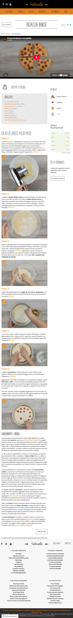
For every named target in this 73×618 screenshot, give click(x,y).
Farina (7, 102)
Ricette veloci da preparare (18, 596)
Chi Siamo (19, 554)
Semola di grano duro (12, 104)
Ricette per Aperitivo (18, 590)
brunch (30, 519)
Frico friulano (55, 584)
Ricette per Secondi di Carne (19, 586)
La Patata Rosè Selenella (55, 560)
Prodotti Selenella (55, 568)
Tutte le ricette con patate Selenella (18, 601)
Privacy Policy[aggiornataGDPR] (19, 610)
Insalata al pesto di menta (55, 598)
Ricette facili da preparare (18, 598)
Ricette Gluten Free (19, 594)
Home (3, 34)
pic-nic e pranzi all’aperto (23, 525)
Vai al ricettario (6, 24)
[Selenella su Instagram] (6, 4)
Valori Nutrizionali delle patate (19, 558)
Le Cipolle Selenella (55, 566)
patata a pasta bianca (30, 440)
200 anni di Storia (18, 556)
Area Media (56, 543)
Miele (6, 108)
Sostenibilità (55, 12)
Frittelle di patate (55, 596)
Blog (65, 12)
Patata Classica (10, 115)
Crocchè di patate (55, 590)
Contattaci (68, 543)
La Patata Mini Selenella (55, 558)
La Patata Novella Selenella (55, 556)
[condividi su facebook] (67, 24)
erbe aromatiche (15, 496)
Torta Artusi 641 (55, 588)
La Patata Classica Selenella (55, 554)
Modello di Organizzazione (44, 610)
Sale (6, 111)
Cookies (5, 610)
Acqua (7, 113)
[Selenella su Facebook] (3, 4)
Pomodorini (9, 118)
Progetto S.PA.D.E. (19, 568)
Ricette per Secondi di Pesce (19, 588)
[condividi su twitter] (70, 24)
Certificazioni (18, 564)
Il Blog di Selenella (18, 570)
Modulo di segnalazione (62, 610)
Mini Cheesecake (55, 594)
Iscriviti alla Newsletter (57, 178)
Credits (32, 610)
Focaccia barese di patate (55, 592)
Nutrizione (42, 12)
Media (59, 108)
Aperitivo (59, 102)
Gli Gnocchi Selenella (55, 564)
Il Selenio (18, 562)
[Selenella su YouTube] (10, 4)
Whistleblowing (36, 612)
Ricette (32, 12)
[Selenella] (36, 4)
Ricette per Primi (18, 584)
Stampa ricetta (41, 531)
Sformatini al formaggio (55, 586)
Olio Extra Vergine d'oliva (13, 120)
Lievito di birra (10, 106)
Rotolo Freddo (55, 601)
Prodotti (20, 12)
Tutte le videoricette (55, 603)
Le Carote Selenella (55, 562)
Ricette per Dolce (18, 592)
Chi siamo (9, 12)
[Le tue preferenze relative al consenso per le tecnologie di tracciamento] (10, 616)
